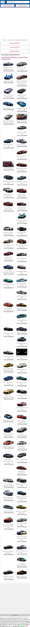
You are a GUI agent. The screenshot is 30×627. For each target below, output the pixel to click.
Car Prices (15, 615)
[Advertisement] (15, 23)
